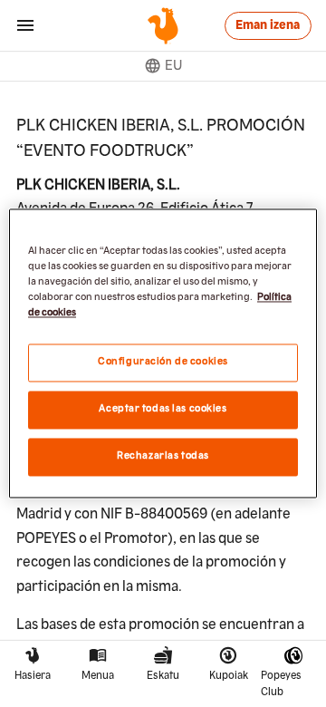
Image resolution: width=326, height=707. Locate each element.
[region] (163, 353)
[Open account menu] (25, 25)
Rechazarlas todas (163, 456)
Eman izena (267, 25)
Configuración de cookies (163, 362)
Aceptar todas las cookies (162, 409)
